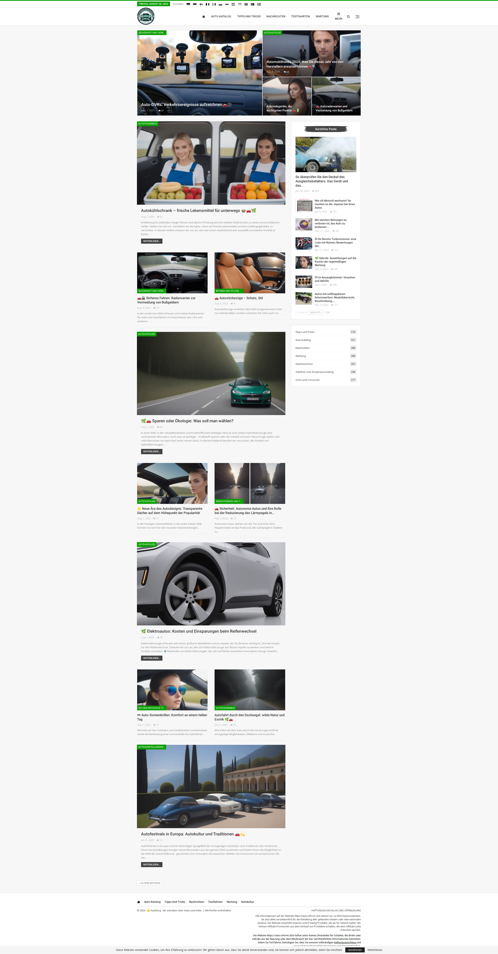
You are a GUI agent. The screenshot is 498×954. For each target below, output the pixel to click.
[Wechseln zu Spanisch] (233, 4)
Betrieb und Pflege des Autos (230, 291)
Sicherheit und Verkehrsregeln (153, 32)
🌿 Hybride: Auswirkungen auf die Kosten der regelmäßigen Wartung (335, 262)
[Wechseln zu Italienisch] (214, 4)
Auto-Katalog (221, 16)
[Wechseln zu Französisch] (207, 4)
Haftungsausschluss (345, 942)
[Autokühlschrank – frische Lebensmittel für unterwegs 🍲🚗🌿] (211, 163)
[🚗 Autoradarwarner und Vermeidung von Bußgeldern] (336, 96)
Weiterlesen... (151, 241)
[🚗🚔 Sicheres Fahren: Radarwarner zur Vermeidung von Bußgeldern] (172, 272)
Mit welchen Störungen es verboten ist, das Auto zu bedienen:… (331, 223)
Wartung (322, 16)
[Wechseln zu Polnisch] (220, 4)
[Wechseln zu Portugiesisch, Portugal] (252, 4)
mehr (338, 18)
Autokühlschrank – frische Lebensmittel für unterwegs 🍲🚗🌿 (198, 210)
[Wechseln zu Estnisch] (194, 4)
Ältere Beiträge (150, 883)
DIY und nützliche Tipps (152, 708)
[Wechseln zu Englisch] (246, 4)
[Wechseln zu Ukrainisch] (239, 4)
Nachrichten (276, 16)
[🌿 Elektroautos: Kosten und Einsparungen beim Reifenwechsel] (211, 583)
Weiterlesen (374, 950)
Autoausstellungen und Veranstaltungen (152, 747)
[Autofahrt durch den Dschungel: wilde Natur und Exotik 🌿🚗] (250, 689)
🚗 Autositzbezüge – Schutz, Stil (239, 298)
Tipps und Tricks (249, 16)
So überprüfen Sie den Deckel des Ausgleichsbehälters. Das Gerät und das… (321, 181)
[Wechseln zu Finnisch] (201, 4)
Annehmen (355, 950)
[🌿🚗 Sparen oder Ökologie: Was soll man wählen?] (211, 373)
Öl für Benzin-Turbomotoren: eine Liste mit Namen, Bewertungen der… (335, 242)
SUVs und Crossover (307, 380)
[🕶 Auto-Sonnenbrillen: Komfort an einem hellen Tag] (172, 689)
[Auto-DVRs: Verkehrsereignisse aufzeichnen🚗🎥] (200, 73)
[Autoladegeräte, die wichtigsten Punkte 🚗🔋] (287, 96)
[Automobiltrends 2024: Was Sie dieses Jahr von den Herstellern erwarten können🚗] (311, 53)
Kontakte (178, 4)
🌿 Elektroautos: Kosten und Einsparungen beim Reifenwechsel (198, 631)
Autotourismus (147, 123)
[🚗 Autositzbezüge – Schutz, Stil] (250, 272)
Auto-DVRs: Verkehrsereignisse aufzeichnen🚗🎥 (186, 104)
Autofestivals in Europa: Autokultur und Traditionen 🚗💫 (193, 834)
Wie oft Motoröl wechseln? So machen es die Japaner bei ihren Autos (335, 204)
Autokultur (247, 901)
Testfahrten (300, 16)
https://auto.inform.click (308, 916)
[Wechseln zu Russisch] (227, 4)
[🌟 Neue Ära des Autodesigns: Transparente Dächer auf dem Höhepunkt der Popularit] (172, 483)
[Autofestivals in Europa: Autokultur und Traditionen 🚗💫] (211, 786)
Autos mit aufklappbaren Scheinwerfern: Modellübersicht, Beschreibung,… (335, 297)
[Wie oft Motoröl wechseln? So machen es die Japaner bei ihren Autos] (303, 205)
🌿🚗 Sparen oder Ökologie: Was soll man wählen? (187, 421)
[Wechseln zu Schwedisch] (259, 4)
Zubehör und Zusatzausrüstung (314, 372)
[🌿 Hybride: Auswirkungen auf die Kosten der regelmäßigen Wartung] (303, 262)
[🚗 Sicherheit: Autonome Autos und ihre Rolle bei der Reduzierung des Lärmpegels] (250, 483)
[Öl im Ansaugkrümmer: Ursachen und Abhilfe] (303, 282)
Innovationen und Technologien (230, 501)
